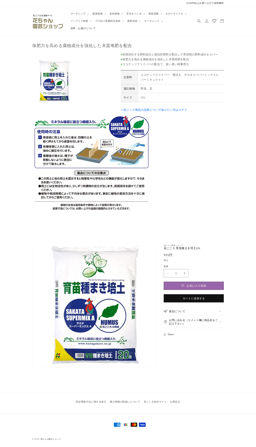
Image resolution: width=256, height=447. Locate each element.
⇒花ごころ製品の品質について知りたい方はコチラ (154, 109)
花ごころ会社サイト (155, 401)
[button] (79, 13)
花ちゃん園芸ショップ (50, 439)
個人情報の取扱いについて (125, 401)
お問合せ (175, 401)
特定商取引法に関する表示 (91, 401)
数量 (166, 266)
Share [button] (171, 334)
